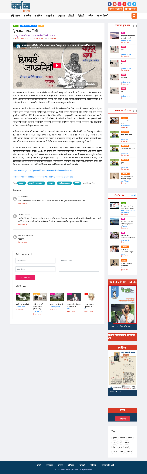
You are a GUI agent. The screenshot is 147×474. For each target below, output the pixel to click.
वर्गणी (39, 465)
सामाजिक (38, 16)
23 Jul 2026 (125, 242)
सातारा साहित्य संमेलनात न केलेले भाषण (74, 305)
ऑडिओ (71, 16)
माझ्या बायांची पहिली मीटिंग (128, 148)
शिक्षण (114, 447)
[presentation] (133, 26)
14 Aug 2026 (125, 127)
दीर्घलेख (122, 438)
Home (17, 16)
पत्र (86, 294)
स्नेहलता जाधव (125, 240)
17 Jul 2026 (125, 270)
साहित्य (15, 26)
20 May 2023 (125, 70)
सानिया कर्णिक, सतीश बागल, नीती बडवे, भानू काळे (128, 212)
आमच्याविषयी (102, 16)
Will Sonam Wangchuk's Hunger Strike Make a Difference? (127, 253)
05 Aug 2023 (125, 42)
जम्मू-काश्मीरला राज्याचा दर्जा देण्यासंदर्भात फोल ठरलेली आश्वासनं (127, 223)
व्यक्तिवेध (124, 260)
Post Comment (25, 277)
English (61, 16)
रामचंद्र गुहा (124, 226)
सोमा (122, 64)
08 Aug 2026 (125, 169)
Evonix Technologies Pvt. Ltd (70, 469)
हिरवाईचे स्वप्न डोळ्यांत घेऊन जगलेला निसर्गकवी (128, 37)
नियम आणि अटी (108, 465)
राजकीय (27, 16)
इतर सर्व (133, 195)
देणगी (60, 465)
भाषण (123, 203)
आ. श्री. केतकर (125, 181)
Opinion (124, 118)
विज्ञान (121, 451)
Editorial (125, 247)
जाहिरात (50, 465)
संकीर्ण (90, 16)
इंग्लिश (115, 442)
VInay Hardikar (126, 126)
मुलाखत (115, 438)
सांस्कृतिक (50, 16)
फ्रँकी (122, 50)
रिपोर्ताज (130, 438)
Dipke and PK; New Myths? (126, 122)
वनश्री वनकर (125, 140)
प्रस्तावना (36, 294)
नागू (122, 91)
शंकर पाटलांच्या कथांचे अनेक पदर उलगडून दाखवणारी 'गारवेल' (127, 178)
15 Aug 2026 (125, 141)
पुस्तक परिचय (125, 174)
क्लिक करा (123, 419)
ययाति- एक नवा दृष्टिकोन (23, 304)
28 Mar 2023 (38, 38)
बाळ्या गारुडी (124, 77)
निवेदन (112, 391)
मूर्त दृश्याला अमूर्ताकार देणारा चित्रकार (126, 264)
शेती (121, 442)
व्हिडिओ (81, 16)
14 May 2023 (125, 98)
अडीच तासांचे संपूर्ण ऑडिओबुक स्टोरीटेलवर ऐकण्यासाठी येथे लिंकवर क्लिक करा (43, 170)
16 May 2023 (125, 84)
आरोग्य (127, 442)
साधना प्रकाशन (130, 9)
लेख (18, 294)
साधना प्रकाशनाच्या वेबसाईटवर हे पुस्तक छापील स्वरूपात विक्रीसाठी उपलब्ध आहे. (43, 177)
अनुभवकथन (125, 132)
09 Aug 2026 (125, 155)
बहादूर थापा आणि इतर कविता (28, 26)
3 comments (52, 38)
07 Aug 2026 (125, 183)
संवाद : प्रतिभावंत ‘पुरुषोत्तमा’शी (89, 305)
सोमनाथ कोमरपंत (126, 268)
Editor (124, 254)
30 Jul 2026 (125, 214)
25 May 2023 (125, 56)
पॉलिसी (93, 465)
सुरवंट (122, 162)
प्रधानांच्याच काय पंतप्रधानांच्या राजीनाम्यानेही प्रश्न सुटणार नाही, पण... (128, 237)
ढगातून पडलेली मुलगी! (56, 304)
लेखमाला (129, 451)
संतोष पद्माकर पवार (21, 38)
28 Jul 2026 (125, 228)
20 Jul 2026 (125, 256)
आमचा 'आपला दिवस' (126, 135)
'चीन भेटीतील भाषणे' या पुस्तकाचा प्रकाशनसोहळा (127, 207)
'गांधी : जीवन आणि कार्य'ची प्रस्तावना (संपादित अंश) (38, 306)
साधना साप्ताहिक (115, 9)
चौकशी (82, 465)
